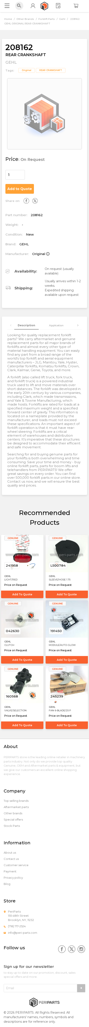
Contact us (11, 859)
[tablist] (44, 325)
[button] (22, 172)
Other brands (13, 813)
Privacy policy (13, 877)
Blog (7, 884)
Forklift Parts (46, 19)
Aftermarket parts (16, 807)
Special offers (13, 819)
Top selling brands (16, 801)
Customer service (16, 865)
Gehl (62, 19)
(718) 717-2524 (17, 926)
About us (10, 852)
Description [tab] (26, 325)
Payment (10, 871)
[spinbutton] (15, 174)
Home (8, 19)
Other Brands (25, 19)
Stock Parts (12, 826)
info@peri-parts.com (22, 932)
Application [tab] (56, 325)
